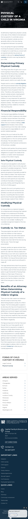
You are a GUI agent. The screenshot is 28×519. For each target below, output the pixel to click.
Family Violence (5, 470)
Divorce (3, 467)
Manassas (5, 398)
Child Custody (4, 462)
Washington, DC (7, 410)
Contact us (9, 346)
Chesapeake (6, 383)
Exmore (4, 385)
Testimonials (4, 500)
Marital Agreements (6, 473)
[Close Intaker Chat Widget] (26, 508)
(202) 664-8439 (21, 2)
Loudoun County (7, 395)
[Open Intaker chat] (10, 518)
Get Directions (11, 442)
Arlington (5, 381)
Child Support (4, 464)
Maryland (5, 400)
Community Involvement (7, 497)
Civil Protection (5, 479)
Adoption (3, 459)
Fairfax (4, 388)
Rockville (5, 405)
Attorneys (3, 494)
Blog (2, 491)
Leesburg (5, 393)
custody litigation (21, 83)
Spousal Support (5, 476)
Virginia (4, 407)
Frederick (5, 390)
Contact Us (4, 503)
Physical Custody (7, 366)
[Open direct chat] (24, 508)
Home (2, 489)
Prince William (6, 402)
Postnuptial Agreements (7, 482)
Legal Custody (6, 363)
